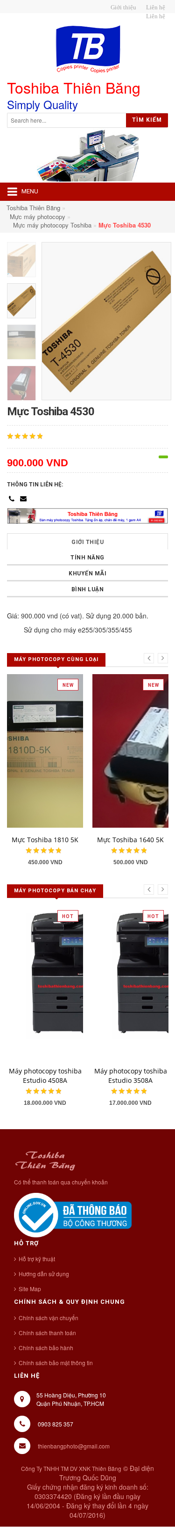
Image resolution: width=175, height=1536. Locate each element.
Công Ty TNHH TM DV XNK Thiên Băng (71, 1468)
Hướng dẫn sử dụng (44, 1274)
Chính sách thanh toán (47, 1333)
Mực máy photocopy (37, 216)
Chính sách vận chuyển (48, 1318)
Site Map (30, 1289)
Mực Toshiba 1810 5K (45, 839)
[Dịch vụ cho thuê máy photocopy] (154, 16)
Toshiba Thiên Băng (33, 207)
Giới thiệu (87, 542)
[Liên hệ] (154, 7)
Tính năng (87, 557)
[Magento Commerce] (87, 49)
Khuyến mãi (87, 573)
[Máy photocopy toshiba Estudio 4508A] (70, 981)
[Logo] (45, 1159)
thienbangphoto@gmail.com (74, 1446)
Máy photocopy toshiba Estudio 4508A (45, 1075)
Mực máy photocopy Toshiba (52, 224)
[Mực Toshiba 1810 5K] (70, 750)
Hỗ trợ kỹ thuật (37, 1259)
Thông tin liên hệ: (35, 484)
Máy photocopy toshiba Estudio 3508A (130, 1075)
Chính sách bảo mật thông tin (56, 1363)
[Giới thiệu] (122, 7)
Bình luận (87, 589)
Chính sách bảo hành (46, 1348)
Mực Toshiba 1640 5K (130, 839)
